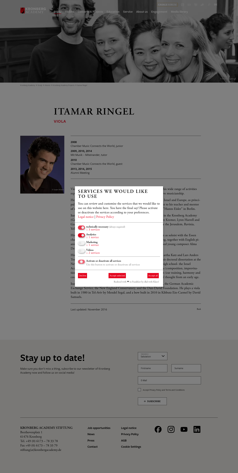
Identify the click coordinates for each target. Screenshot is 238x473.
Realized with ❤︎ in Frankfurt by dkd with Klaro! (136, 282)
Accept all (153, 275)
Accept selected (117, 275)
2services (93, 253)
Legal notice (86, 217)
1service (92, 237)
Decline (82, 275)
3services (93, 229)
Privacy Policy (105, 217)
